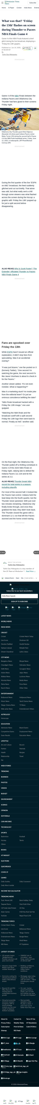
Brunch (22, 753)
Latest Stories (8, 960)
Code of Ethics (31, 1035)
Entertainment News (8, 945)
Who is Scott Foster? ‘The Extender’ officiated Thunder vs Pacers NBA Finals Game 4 (19, 272)
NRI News (4, 953)
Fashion (3, 757)
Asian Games (5, 921)
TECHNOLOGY (6, 836)
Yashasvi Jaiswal (6, 657)
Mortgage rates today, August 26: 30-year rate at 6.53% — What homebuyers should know (28, 988)
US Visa (22, 917)
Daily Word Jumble (7, 894)
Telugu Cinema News (8, 714)
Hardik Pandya (24, 653)
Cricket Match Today (26, 645)
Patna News (5, 693)
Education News (25, 744)
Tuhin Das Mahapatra (9, 54)
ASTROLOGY (5, 723)
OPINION (4, 819)
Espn (17, 578)
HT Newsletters (31, 1032)
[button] (2, 2)
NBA (17, 96)
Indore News (5, 681)
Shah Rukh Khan (25, 913)
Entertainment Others (27, 718)
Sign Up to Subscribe (19, 610)
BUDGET (4, 802)
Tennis (22, 849)
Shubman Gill (24, 649)
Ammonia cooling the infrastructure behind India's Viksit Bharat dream (9, 987)
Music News (5, 710)
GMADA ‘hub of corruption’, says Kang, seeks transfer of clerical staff (28, 966)
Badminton (4, 845)
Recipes (22, 761)
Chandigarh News (7, 674)
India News (28, 8)
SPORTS (4, 841)
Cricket (19, 8)
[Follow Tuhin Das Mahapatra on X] (20, 55)
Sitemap (4, 1039)
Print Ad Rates (18, 1035)
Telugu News (5, 949)
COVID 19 (4, 881)
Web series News (7, 718)
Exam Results (5, 744)
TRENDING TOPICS (8, 930)
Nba (22, 578)
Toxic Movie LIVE (6, 909)
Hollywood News (25, 706)
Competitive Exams (7, 740)
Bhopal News (24, 670)
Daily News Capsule (8, 605)
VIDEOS (4, 797)
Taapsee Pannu (6, 913)
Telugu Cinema (24, 941)
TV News (22, 714)
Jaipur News (24, 681)
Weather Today (19, 1032)
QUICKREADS (6, 875)
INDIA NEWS (5, 636)
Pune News (23, 693)
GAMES (3, 886)
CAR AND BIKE (6, 830)
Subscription (5, 1035)
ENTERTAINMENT (7, 702)
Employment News (26, 740)
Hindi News (23, 949)
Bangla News (24, 945)
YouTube (4, 924)
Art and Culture (6, 753)
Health (3, 761)
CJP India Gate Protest (8, 917)
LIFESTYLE (4, 750)
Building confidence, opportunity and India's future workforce (27, 977)
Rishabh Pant (24, 657)
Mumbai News (6, 689)
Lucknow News (25, 685)
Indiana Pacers (9, 578)
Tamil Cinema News (26, 710)
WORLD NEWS (6, 630)
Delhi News (5, 678)
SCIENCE (4, 813)
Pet (2, 769)
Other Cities (24, 697)
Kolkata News (5, 685)
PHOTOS (4, 791)
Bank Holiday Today (26, 909)
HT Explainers (24, 953)
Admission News (6, 736)
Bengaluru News (6, 670)
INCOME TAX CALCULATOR (10, 900)
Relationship (5, 765)
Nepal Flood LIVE (25, 924)
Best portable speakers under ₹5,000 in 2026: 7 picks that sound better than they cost (28, 1012)
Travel (21, 765)
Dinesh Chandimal (7, 660)
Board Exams (24, 736)
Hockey (3, 849)
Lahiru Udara (24, 660)
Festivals (22, 757)
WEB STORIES (6, 774)
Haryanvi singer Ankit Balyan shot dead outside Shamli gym (9, 976)
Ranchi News (5, 697)
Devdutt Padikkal (6, 653)
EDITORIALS (5, 825)
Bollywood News (6, 706)
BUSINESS (4, 786)
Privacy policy (6, 1032)
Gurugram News (25, 678)
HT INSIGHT (5, 864)
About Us (4, 1028)
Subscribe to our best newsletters (19, 600)
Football (22, 845)
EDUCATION (5, 733)
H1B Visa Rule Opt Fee (27, 921)
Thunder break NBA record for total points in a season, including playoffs (17, 484)
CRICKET (4, 641)
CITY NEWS (5, 666)
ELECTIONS (5, 870)
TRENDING (5, 780)
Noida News (24, 689)
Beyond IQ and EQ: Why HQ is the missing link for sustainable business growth (9, 1000)
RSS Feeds (17, 1039)
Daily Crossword (25, 890)
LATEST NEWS (6, 625)
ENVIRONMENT (6, 808)
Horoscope (4, 727)
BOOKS (3, 858)
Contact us (17, 1028)
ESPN (9, 352)
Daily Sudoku (5, 890)
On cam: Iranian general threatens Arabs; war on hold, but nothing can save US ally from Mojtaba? (28, 1000)
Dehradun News (25, 674)
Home (4, 8)
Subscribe (32, 3)
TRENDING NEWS (7, 905)
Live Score (4, 649)
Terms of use (30, 1028)
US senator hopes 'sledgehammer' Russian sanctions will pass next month (9, 966)
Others (3, 853)
